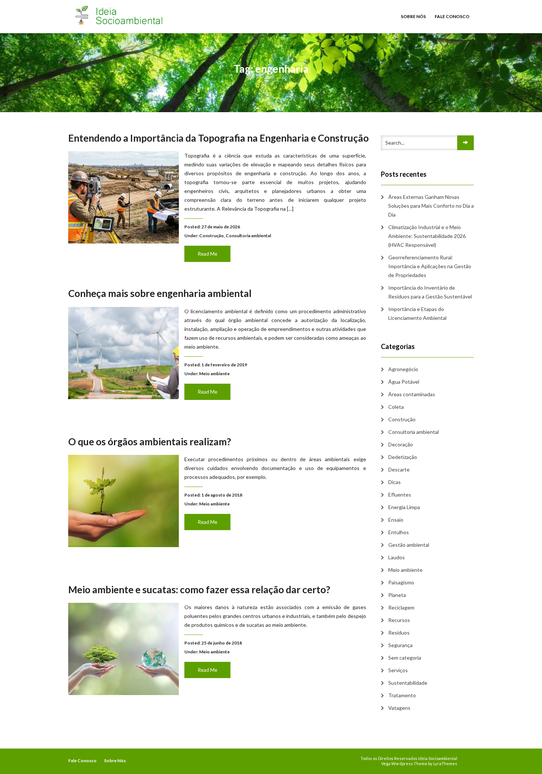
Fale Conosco (452, 16)
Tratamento (402, 695)
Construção (211, 235)
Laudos (396, 557)
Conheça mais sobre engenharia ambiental (159, 293)
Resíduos (399, 632)
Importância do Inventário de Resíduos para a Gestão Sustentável (430, 292)
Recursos (399, 620)
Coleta (396, 407)
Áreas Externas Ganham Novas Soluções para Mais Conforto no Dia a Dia (431, 206)
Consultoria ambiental (248, 235)
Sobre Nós (413, 16)
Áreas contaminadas (411, 394)
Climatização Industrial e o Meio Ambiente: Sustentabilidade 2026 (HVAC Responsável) (427, 236)
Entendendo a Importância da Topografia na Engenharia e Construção (218, 138)
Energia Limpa (404, 507)
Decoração (400, 444)
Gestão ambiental (408, 545)
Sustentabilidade (407, 683)
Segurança (400, 645)
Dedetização (402, 457)
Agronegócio (403, 369)
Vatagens (399, 708)
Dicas (394, 482)
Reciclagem (401, 607)
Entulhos (398, 532)
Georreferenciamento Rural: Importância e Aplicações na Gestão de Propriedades (429, 266)
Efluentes (399, 494)
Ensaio (395, 519)
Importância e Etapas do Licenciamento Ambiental (417, 313)
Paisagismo (401, 582)
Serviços (398, 670)
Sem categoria (404, 657)
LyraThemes (445, 763)
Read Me (207, 254)
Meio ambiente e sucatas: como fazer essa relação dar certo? (199, 589)
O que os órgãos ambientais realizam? (149, 442)
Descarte (399, 469)
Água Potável (403, 382)
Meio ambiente (214, 373)
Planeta (397, 595)
